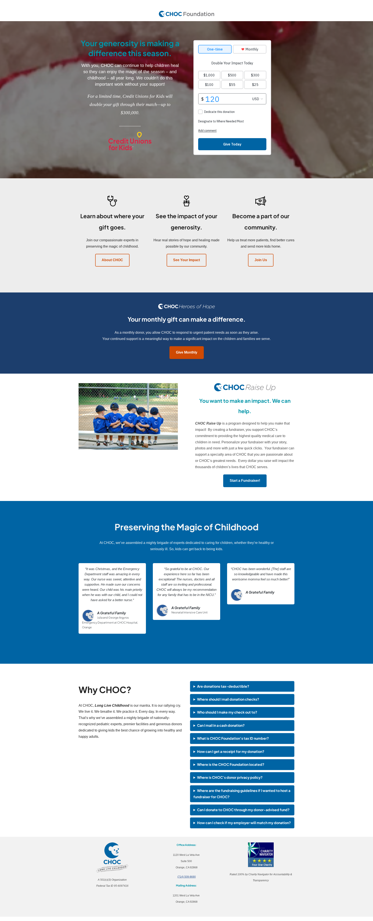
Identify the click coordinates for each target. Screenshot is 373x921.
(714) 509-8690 (186, 876)
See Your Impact (186, 260)
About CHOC (112, 260)
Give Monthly (186, 352)
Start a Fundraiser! (245, 480)
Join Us (260, 260)
